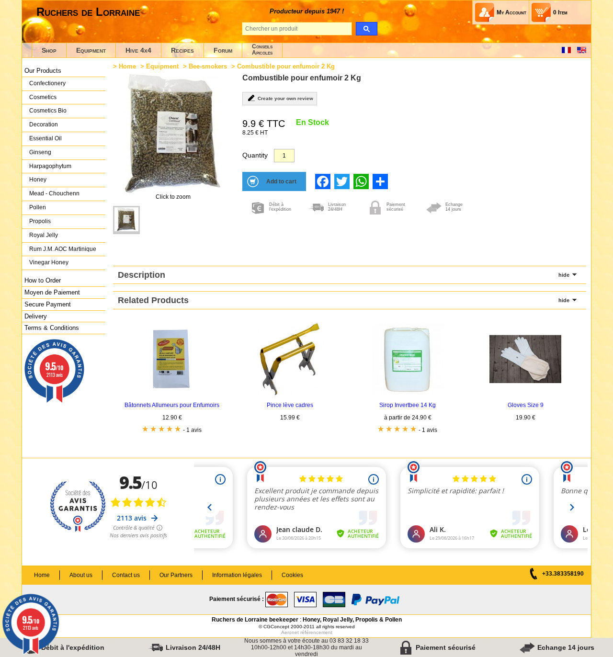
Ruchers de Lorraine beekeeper (255, 619)
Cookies (292, 575)
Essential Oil (45, 138)
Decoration (43, 124)
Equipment (91, 50)
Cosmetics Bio (48, 110)
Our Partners (176, 575)
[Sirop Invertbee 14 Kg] (407, 393)
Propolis (40, 221)
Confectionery (47, 83)
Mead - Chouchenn (54, 193)
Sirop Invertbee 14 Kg (407, 405)
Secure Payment (47, 304)
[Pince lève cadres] (290, 393)
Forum (223, 50)
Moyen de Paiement (52, 292)
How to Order (42, 280)
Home (127, 66)
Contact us (126, 575)
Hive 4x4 (138, 50)
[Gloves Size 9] (525, 393)
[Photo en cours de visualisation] (126, 220)
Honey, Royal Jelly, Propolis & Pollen (352, 619)
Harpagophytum (50, 166)
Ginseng (40, 152)
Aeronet (290, 632)
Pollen (37, 207)
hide (563, 275)
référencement (316, 632)
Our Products (42, 70)
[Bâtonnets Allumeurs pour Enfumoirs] (172, 393)
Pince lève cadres (290, 405)
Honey (37, 179)
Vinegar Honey (48, 262)
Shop (49, 50)
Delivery (35, 316)
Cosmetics (43, 97)
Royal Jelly (43, 235)
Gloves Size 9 (526, 405)
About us (80, 575)
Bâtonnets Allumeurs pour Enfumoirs (172, 405)
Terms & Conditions (51, 327)
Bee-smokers (208, 66)
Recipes (182, 50)
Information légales (237, 575)
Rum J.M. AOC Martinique (62, 249)
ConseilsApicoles (262, 49)
